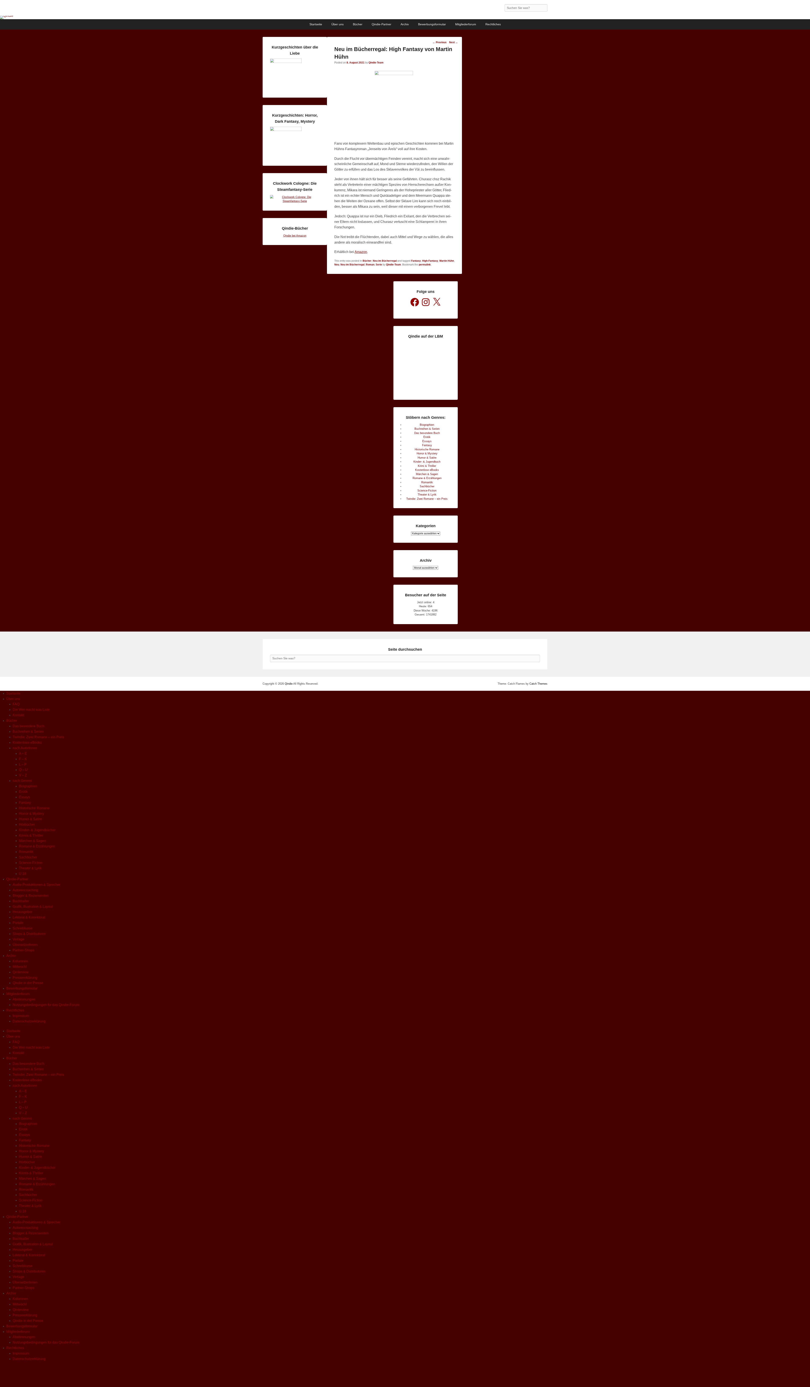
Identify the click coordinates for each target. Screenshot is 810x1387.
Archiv (405, 24)
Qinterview (21, 972)
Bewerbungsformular (432, 24)
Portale (18, 923)
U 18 (22, 873)
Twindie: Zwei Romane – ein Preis (427, 498)
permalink (425, 264)
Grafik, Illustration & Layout (33, 906)
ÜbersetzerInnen (25, 945)
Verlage (18, 939)
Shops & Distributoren (29, 934)
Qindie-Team (376, 62)
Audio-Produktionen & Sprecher (36, 884)
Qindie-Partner (381, 24)
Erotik (427, 437)
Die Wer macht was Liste (31, 709)
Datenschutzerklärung (29, 1021)
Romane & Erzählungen (427, 478)
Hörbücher (27, 824)
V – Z (23, 775)
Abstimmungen (24, 999)
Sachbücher (427, 486)
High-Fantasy (430, 260)
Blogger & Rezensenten (31, 895)
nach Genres (22, 780)
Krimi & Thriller (427, 465)
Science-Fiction (426, 490)
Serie (379, 264)
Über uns (337, 24)
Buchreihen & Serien (427, 428)
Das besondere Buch (427, 433)
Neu (336, 264)
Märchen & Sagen (427, 474)
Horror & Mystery (427, 453)
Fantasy (416, 260)
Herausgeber (22, 912)
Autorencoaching (25, 890)
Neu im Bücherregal (385, 260)
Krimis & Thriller (31, 835)
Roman (370, 264)
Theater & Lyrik (427, 494)
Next (453, 42)
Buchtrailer (21, 901)
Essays (427, 441)
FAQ (16, 704)
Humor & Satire (427, 457)
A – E (23, 753)
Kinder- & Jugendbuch (426, 461)
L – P (23, 764)
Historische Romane (427, 449)
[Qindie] (405, 17)
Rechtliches (493, 24)
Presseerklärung (25, 977)
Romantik (427, 482)
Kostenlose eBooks (427, 469)
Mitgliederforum (465, 24)
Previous (440, 42)
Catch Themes (538, 683)
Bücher (357, 24)
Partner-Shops (23, 950)
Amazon (361, 252)
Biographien (427, 424)
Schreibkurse (22, 928)
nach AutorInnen (25, 748)
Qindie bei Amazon (294, 235)
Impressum (21, 1016)
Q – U (23, 770)
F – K (23, 759)
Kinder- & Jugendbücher (37, 830)
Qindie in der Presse (28, 983)
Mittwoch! (20, 966)
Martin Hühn (446, 260)
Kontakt (18, 715)
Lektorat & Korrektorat (29, 917)
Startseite (315, 24)
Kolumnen (20, 961)
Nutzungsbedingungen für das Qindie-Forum (46, 1005)
